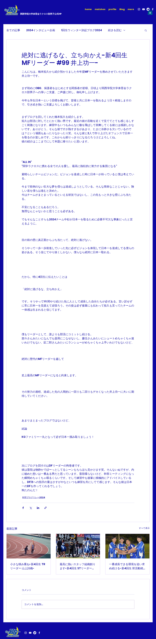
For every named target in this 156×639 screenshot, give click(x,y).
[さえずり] (34, 632)
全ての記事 (13, 30)
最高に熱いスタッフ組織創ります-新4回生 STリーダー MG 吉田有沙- (77, 566)
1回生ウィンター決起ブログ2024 (81, 30)
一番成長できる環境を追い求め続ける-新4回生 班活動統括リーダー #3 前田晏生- (127, 566)
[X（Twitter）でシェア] (30, 507)
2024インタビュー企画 (40, 30)
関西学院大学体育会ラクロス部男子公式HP (41, 13)
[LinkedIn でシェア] (38, 507)
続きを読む (115, 30)
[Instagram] (138, 9)
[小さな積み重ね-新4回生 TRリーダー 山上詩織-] (29, 546)
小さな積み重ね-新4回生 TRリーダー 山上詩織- (27, 566)
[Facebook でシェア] (23, 507)
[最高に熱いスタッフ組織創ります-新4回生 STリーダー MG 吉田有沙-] (78, 546)
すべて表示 (144, 528)
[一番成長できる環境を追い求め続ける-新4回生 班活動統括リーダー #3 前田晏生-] (127, 546)
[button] (150, 12)
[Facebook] (152, 9)
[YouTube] (143, 9)
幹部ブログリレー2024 (33, 497)
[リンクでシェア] (45, 507)
